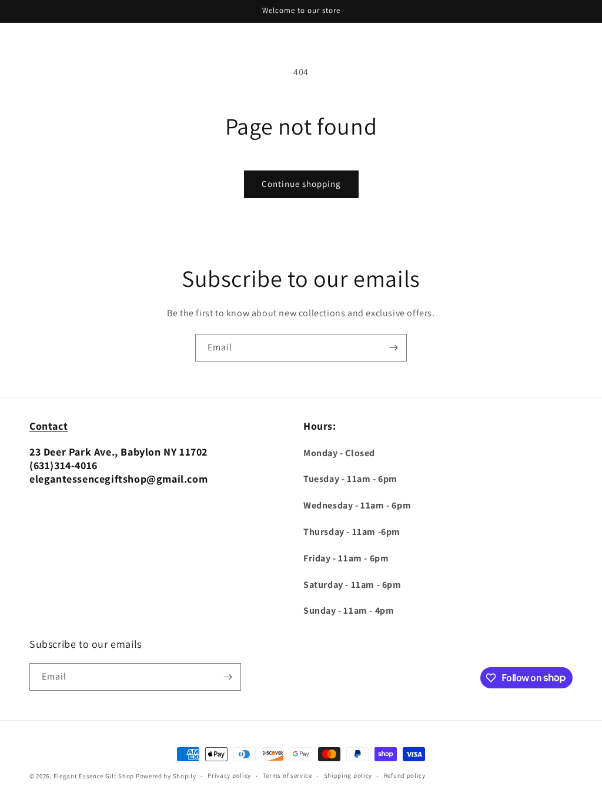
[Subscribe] (393, 348)
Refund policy (405, 775)
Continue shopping (301, 183)
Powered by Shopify (166, 776)
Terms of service (287, 775)
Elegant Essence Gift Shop (94, 776)
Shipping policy (348, 775)
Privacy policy (229, 775)
